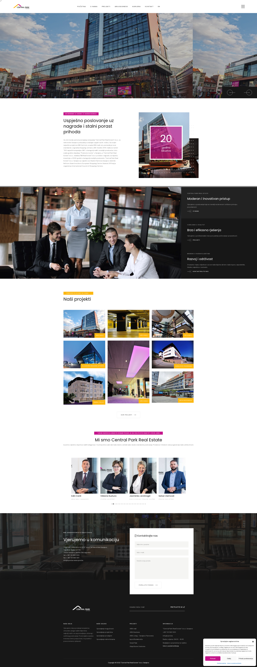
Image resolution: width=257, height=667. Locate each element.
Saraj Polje (133, 643)
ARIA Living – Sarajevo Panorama (141, 636)
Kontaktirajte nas (27, 88)
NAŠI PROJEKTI (127, 415)
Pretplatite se (176, 607)
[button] (253, 641)
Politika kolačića (221, 663)
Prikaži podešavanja (246, 659)
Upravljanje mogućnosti (105, 629)
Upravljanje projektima (105, 632)
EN (159, 6)
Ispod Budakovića (136, 639)
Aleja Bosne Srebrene (137, 646)
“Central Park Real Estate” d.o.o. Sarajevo (178, 629)
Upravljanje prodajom (104, 636)
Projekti (196, 240)
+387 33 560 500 (169, 632)
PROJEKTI (106, 6)
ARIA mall (133, 629)
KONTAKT (149, 6)
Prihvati (213, 659)
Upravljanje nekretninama (106, 639)
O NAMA (93, 6)
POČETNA (81, 6)
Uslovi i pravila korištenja (234, 663)
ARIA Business (121, 6)
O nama (195, 211)
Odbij (229, 659)
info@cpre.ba (168, 636)
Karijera (136, 6)
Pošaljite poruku (146, 585)
